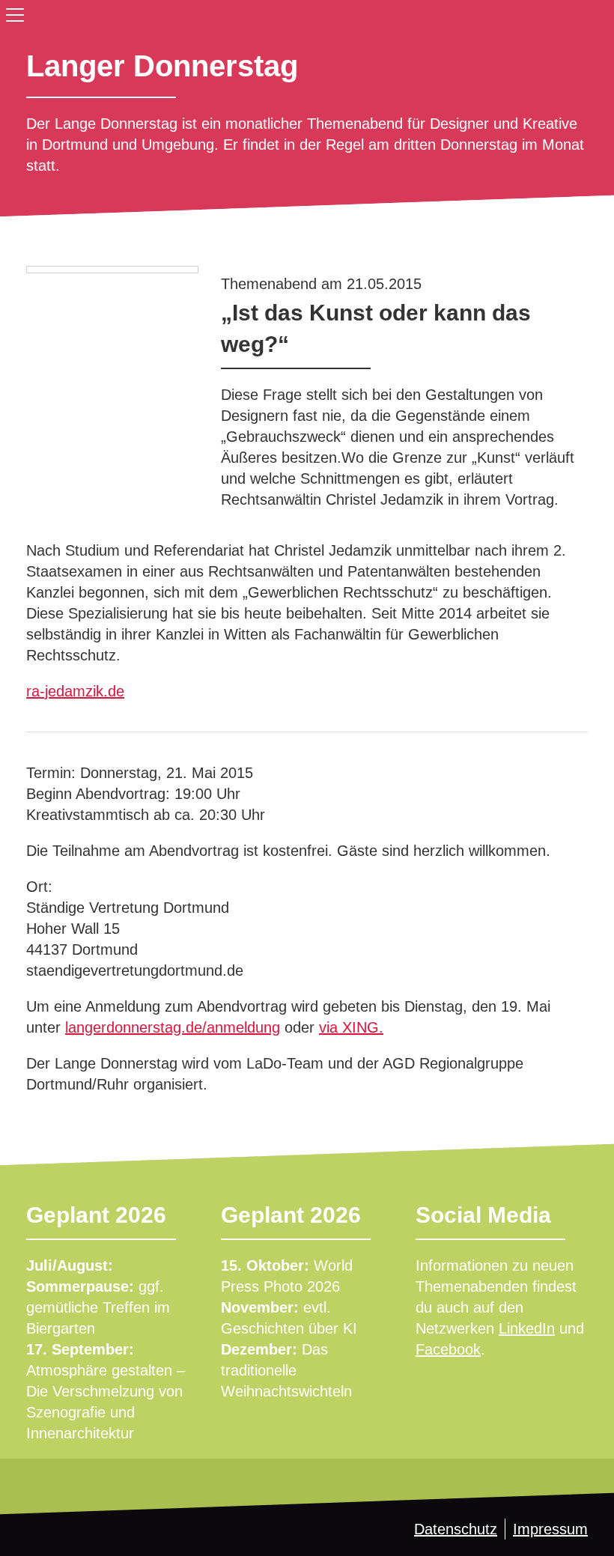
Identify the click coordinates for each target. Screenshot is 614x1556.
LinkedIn (527, 1328)
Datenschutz (455, 1529)
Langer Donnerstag (162, 65)
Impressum (550, 1529)
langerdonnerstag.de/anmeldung (172, 1027)
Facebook (448, 1349)
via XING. (351, 1027)
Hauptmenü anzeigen (12, 12)
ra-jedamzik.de (75, 691)
